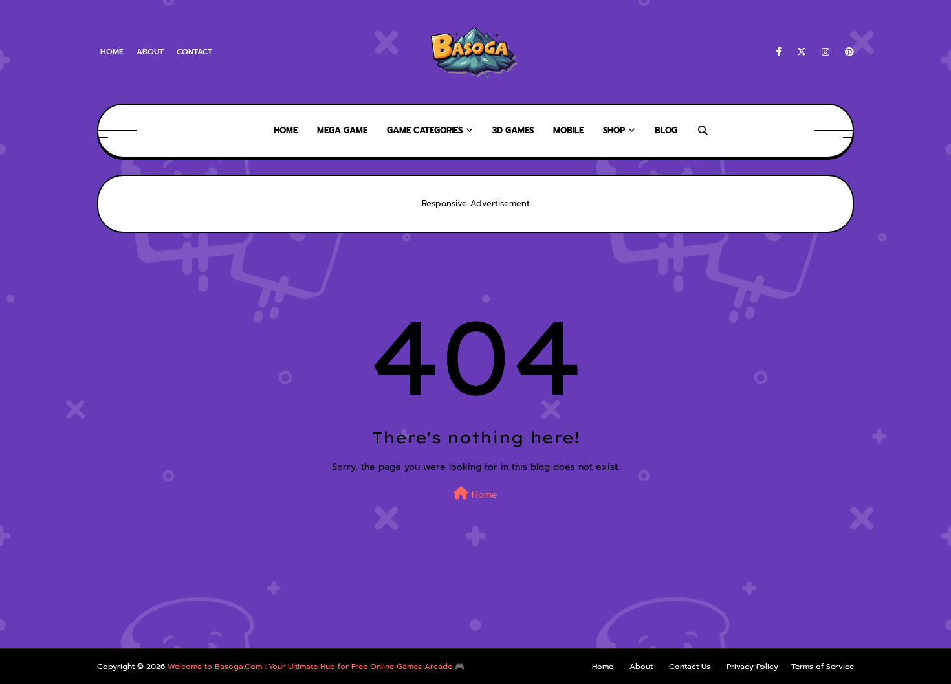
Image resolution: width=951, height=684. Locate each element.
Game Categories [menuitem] (425, 130)
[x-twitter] (801, 52)
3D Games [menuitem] (513, 130)
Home (112, 52)
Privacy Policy (752, 666)
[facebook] (778, 52)
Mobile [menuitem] (568, 130)
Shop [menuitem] (614, 130)
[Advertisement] (235, 615)
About (150, 52)
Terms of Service (822, 666)
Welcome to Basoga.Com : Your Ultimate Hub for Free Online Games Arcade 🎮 (316, 666)
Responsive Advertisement (476, 203)
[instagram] (825, 52)
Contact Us (689, 666)
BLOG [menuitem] (666, 130)
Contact (194, 52)
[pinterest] (847, 52)
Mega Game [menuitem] (342, 130)
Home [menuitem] (286, 130)
